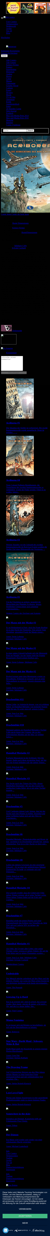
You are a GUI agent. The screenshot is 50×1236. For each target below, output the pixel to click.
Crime (8, 79)
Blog (8, 33)
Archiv (9, 28)
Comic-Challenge (13, 125)
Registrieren (15, 51)
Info (7, 1151)
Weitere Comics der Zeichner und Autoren (23, 613)
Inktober (9, 123)
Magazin (9, 120)
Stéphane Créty (20, 246)
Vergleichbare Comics (15, 964)
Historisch (10, 72)
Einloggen (5, 51)
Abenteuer (10, 99)
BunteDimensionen (29, 232)
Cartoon (9, 88)
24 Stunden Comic (13, 109)
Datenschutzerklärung (15, 1167)
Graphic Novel (12, 86)
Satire (8, 106)
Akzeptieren (25, 1216)
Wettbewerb (11, 26)
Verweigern (25, 1209)
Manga (9, 81)
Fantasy (9, 67)
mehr (25, 1223)
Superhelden (11, 69)
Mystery (9, 92)
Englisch (9, 113)
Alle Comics (11, 60)
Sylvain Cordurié (19, 248)
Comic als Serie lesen (20, 214)
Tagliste (9, 1158)
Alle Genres (11, 62)
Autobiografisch (12, 104)
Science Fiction (12, 65)
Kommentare (11, 353)
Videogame (10, 83)
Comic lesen (6, 214)
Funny (8, 90)
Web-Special (11, 111)
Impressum (10, 1170)
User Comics (11, 22)
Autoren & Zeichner (9, 53)
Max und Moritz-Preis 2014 (17, 116)
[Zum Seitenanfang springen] (11, 1185)
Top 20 (9, 31)
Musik (8, 95)
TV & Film (10, 97)
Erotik (8, 102)
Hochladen (5, 37)
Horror (9, 76)
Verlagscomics (12, 24)
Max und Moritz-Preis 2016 (17, 118)
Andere (9, 74)
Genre (4, 56)
